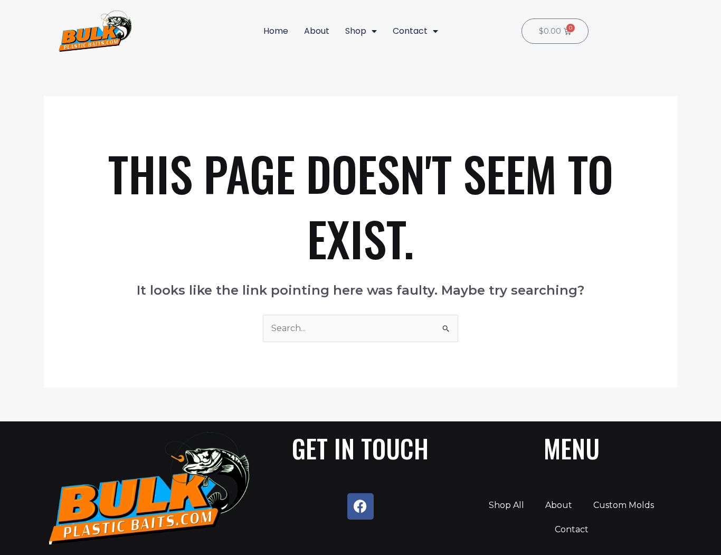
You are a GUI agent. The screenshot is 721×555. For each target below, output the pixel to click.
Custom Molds (623, 505)
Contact (410, 31)
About (316, 31)
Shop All (506, 505)
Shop (355, 31)
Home (275, 31)
